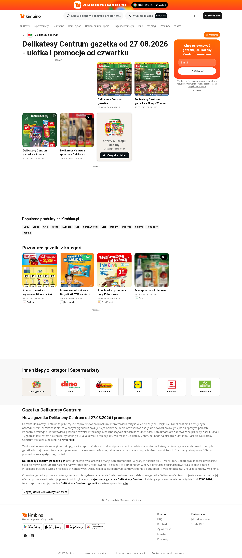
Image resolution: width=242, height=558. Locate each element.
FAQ (159, 519)
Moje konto (214, 15)
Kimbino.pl (68, 440)
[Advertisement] (58, 84)
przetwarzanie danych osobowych (202, 85)
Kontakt (162, 524)
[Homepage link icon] (102, 500)
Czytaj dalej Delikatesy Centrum (45, 492)
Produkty (165, 25)
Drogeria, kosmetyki (123, 25)
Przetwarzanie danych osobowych (168, 553)
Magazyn (152, 25)
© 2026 (67, 553)
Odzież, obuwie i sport (97, 25)
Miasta (177, 25)
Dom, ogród (74, 25)
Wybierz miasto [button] (143, 16)
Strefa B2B (197, 524)
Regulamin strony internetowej (130, 553)
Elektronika (58, 25)
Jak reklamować (200, 519)
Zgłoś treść (164, 529)
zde (125, 483)
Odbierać (213, 34)
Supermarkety (41, 25)
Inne (140, 25)
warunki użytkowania (186, 83)
